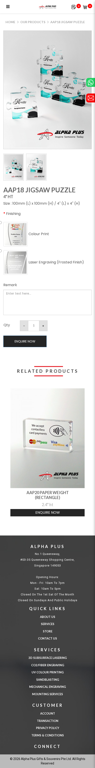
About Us (47, 617)
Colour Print (38, 233)
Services (47, 624)
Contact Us (47, 638)
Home (10, 22)
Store (47, 631)
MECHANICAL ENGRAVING (47, 687)
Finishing (13, 213)
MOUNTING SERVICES (47, 694)
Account (47, 713)
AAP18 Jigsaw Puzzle (67, 22)
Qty (7, 325)
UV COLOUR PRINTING (48, 672)
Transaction (47, 721)
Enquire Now (25, 341)
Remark (10, 284)
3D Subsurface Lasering (47, 658)
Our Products (32, 22)
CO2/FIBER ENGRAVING (47, 665)
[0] (73, 6)
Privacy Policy (47, 728)
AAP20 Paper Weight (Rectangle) (48, 495)
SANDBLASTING (47, 679)
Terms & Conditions (47, 735)
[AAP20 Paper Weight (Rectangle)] (47, 438)
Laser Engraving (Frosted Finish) (56, 262)
